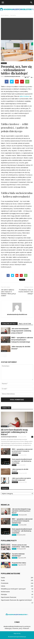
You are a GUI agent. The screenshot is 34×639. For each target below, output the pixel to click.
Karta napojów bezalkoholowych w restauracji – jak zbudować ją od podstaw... (22, 461)
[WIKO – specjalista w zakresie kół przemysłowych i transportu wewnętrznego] (5, 340)
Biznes (14, 465)
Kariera (14, 548)
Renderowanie (5, 591)
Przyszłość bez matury (19, 563)
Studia (3, 580)
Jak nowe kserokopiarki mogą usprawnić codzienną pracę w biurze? (21, 331)
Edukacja (14, 557)
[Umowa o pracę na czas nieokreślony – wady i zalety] (5, 547)
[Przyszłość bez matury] (5, 565)
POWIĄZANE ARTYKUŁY (9, 323)
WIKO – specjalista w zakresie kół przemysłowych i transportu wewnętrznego (22, 340)
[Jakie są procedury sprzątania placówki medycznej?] (5, 480)
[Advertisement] (17, 28)
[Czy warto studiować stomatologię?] (5, 556)
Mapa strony (17, 633)
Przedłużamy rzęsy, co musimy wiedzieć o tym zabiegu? (25, 292)
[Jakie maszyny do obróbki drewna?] (5, 349)
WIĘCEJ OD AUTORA (25, 323)
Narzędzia (4, 63)
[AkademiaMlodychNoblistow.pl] (17, 9)
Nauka (3, 577)
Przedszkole (4, 583)
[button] (31, 2)
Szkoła (3, 586)
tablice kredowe (24, 96)
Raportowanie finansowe (8, 597)
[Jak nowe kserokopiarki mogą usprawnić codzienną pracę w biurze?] (5, 331)
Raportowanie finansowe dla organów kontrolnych (16, 600)
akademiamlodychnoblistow (12, 76)
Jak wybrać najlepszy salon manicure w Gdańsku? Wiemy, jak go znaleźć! (8, 292)
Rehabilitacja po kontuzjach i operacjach (13, 589)
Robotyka (4, 594)
